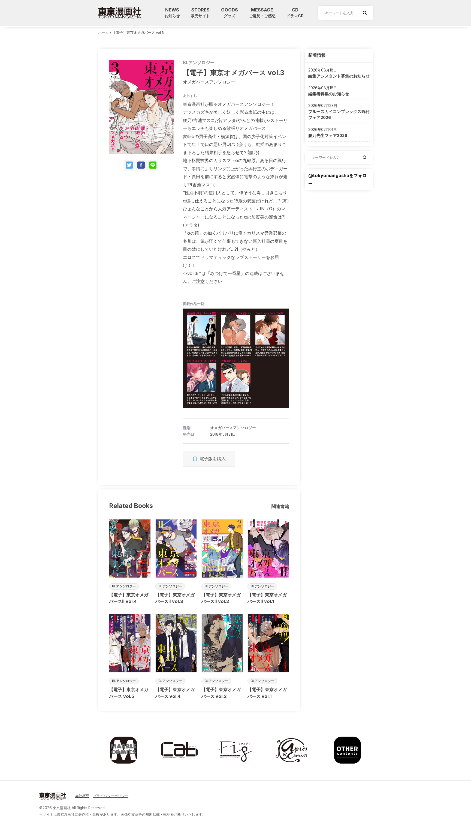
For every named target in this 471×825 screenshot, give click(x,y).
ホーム (103, 32)
